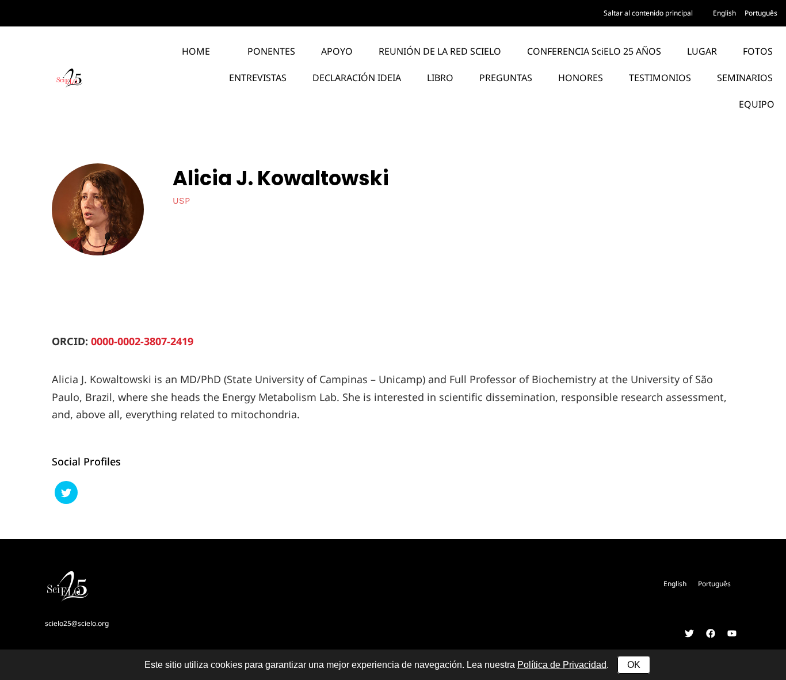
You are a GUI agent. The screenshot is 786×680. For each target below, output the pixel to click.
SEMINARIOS (745, 77)
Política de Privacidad (561, 665)
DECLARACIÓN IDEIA (356, 77)
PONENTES (271, 51)
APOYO (337, 51)
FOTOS (758, 51)
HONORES (580, 77)
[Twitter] (689, 633)
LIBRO (440, 77)
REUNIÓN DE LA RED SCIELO (440, 51)
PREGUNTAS (505, 77)
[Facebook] (710, 633)
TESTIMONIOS (660, 77)
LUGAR (702, 51)
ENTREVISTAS (258, 77)
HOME (196, 51)
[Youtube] (732, 633)
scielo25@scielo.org (77, 623)
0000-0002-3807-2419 (142, 341)
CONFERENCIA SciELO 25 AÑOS (594, 51)
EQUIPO (756, 104)
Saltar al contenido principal (648, 13)
